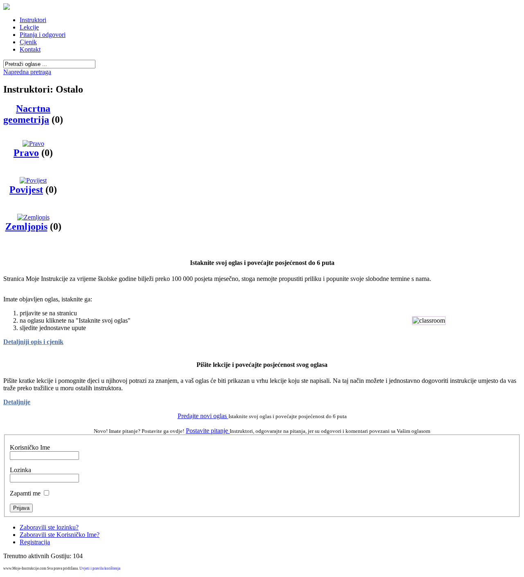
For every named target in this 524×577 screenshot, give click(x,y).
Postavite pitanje (208, 430)
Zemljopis (26, 226)
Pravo (26, 152)
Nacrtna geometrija (26, 114)
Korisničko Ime (30, 447)
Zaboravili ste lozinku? (49, 527)
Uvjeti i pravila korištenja (99, 568)
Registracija (35, 542)
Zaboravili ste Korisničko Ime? (59, 534)
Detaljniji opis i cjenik (33, 341)
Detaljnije (16, 401)
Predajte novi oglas (203, 415)
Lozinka (20, 469)
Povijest (26, 189)
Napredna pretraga (27, 71)
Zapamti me (25, 493)
